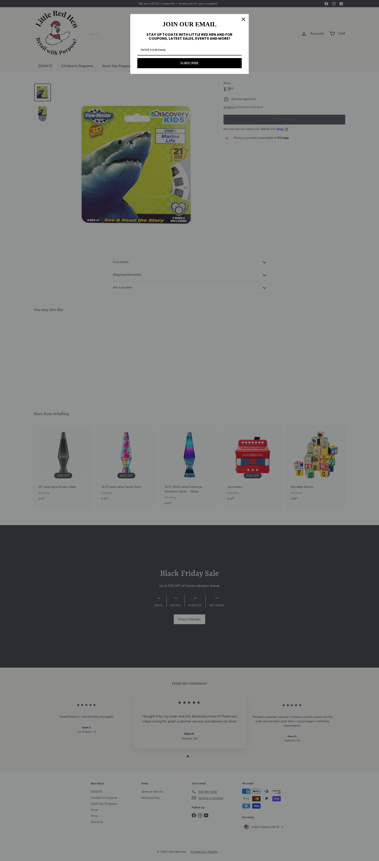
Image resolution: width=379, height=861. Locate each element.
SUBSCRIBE (189, 63)
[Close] (243, 19)
